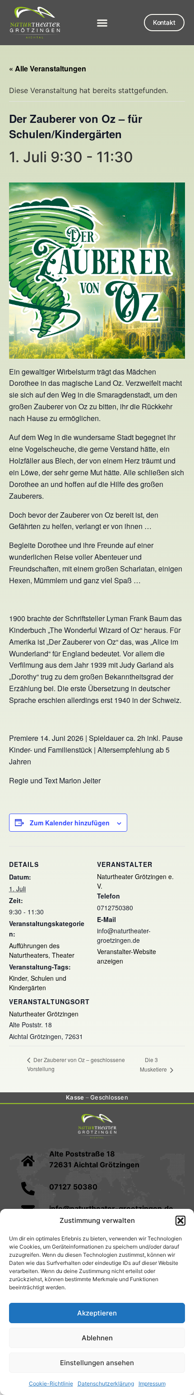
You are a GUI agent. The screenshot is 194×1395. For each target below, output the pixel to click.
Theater (63, 955)
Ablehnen (97, 1338)
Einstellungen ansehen (97, 1362)
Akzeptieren (97, 1313)
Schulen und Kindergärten (37, 983)
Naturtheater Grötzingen (44, 1013)
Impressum (152, 1383)
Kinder (18, 978)
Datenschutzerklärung (106, 1383)
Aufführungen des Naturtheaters (34, 950)
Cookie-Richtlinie (51, 1383)
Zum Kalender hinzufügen (70, 822)
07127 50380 (73, 1186)
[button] (180, 1220)
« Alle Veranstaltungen (47, 68)
